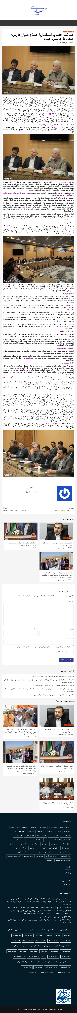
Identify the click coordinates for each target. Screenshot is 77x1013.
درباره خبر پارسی (66, 885)
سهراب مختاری (66, 844)
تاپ (64, 538)
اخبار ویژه (71, 31)
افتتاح (12, 827)
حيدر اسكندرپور (19, 831)
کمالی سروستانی (28, 856)
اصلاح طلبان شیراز (22, 827)
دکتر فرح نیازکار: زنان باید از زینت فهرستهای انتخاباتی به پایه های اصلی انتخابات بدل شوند (34, 907)
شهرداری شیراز (66, 848)
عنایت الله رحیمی (65, 852)
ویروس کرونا (39, 856)
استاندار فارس (53, 827)
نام (35, 629)
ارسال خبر (68, 873)
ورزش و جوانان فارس (51, 856)
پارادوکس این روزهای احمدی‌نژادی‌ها (14, 509)
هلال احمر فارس (65, 856)
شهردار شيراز (35, 844)
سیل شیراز (45, 844)
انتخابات (58, 831)
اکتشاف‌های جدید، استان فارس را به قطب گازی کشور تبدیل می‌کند (57, 544)
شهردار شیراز (24, 844)
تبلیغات (68, 877)
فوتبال (40, 852)
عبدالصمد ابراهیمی (35, 848)
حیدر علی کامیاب (29, 836)
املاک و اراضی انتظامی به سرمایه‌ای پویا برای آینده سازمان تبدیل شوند (52, 695)
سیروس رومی (54, 844)
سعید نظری (18, 840)
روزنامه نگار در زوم (37, 840)
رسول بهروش (48, 840)
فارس (55, 852)
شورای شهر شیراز (54, 848)
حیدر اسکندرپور (65, 836)
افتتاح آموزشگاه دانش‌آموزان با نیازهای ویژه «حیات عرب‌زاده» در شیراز (22, 544)
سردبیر (58, 42)
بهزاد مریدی (50, 831)
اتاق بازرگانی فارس (65, 827)
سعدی (26, 840)
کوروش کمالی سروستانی (63, 860)
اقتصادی (34, 725)
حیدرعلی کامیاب (41, 836)
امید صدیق (67, 831)
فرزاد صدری (48, 852)
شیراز (44, 848)
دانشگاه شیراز (18, 836)
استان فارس (42, 827)
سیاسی (65, 31)
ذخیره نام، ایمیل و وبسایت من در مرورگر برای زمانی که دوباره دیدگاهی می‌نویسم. (42, 646)
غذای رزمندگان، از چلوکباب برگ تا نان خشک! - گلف (55, 899)
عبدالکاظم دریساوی (21, 848)
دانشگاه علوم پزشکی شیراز (62, 840)
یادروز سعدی (49, 860)
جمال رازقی (40, 831)
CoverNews (46, 1009)
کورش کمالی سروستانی (14, 856)
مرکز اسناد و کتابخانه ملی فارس (26, 852)
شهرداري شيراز (14, 844)
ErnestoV (68, 907)
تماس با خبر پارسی (65, 881)
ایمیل (71, 629)
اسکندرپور (33, 827)
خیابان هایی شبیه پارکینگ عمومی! (63, 509)
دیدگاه (71, 601)
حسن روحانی (30, 831)
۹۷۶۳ (69, 911)
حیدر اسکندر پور (53, 836)
